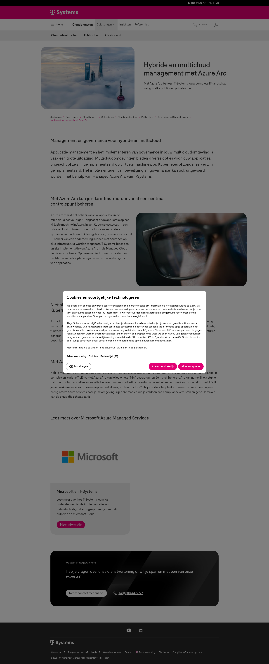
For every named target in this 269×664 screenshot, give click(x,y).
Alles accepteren (191, 366)
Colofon (93, 356)
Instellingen (81, 366)
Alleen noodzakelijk (163, 366)
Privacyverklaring (76, 356)
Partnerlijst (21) (109, 356)
